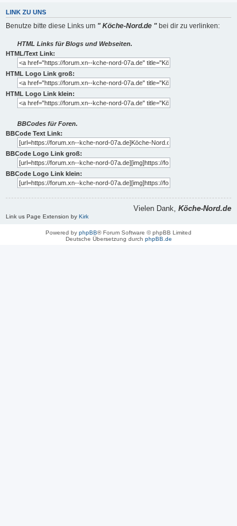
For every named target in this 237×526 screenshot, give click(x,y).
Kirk (84, 216)
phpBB (88, 232)
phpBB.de (158, 239)
